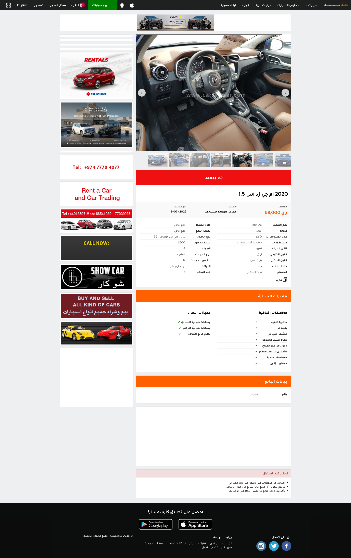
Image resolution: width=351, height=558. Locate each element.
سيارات (312, 5)
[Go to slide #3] (242, 160)
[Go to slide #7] (158, 160)
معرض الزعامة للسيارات (221, 211)
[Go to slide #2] (263, 160)
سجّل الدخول (57, 5)
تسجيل (38, 5)
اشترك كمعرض (198, 543)
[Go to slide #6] (179, 160)
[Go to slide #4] (221, 160)
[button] (78, 5)
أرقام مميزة (228, 5)
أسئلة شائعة (178, 543)
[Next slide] (142, 93)
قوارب (245, 5)
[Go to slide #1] (284, 160)
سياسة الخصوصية (156, 543)
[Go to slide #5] (200, 160)
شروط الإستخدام (221, 547)
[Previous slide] (285, 93)
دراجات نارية (263, 5)
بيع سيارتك (99, 5)
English (22, 5)
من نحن (214, 543)
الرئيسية (227, 543)
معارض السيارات (288, 5)
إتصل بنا (203, 547)
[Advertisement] (213, 436)
